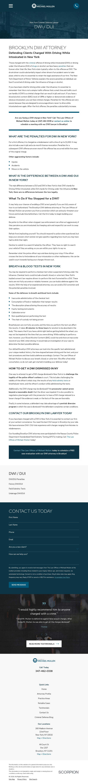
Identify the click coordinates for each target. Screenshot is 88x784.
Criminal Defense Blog (44, 717)
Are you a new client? (18, 547)
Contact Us (44, 712)
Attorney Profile (44, 694)
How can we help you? (18, 554)
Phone (11, 532)
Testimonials (44, 708)
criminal (32, 63)
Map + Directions (44, 738)
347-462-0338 (44, 671)
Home (44, 689)
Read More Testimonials (41, 644)
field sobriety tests (60, 380)
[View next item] (46, 634)
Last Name (13, 525)
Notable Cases (44, 703)
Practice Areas (44, 698)
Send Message (19, 585)
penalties (62, 66)
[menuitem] (44, 479)
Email (11, 540)
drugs (34, 66)
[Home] (43, 6)
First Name (13, 517)
